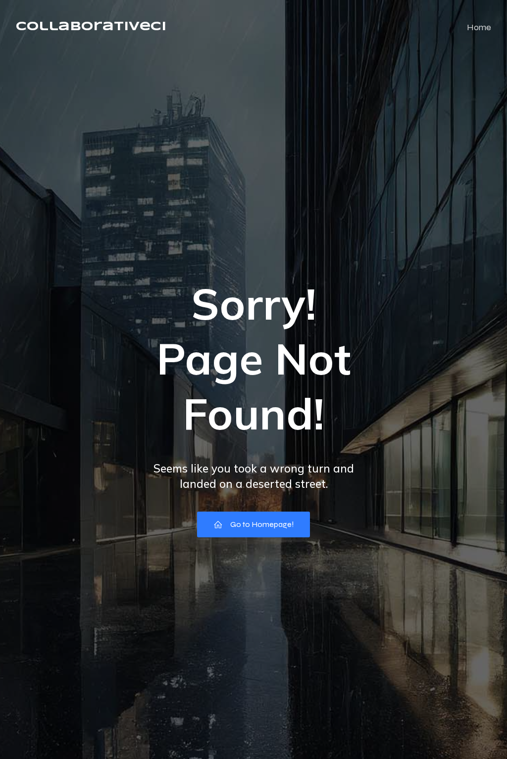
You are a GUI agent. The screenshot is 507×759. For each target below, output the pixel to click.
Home (479, 27)
